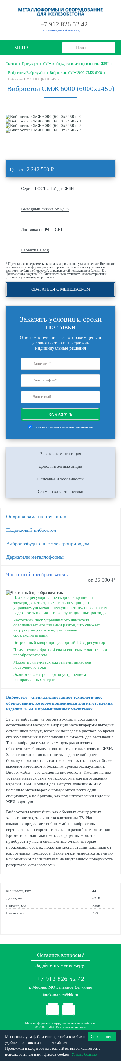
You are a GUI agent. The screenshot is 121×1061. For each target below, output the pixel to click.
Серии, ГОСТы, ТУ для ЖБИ (47, 188)
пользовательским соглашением (70, 427)
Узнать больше (84, 1054)
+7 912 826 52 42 (60, 979)
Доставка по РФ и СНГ (42, 229)
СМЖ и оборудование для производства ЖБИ (76, 64)
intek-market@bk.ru (60, 994)
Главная (11, 64)
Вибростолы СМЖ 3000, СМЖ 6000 (76, 73)
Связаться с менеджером (60, 289)
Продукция (30, 64)
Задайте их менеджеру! (60, 965)
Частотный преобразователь (37, 574)
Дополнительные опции (60, 466)
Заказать (61, 414)
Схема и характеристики (60, 491)
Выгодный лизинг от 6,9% (45, 209)
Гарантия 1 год (35, 250)
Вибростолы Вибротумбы (26, 73)
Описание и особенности (60, 479)
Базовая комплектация (60, 453)
